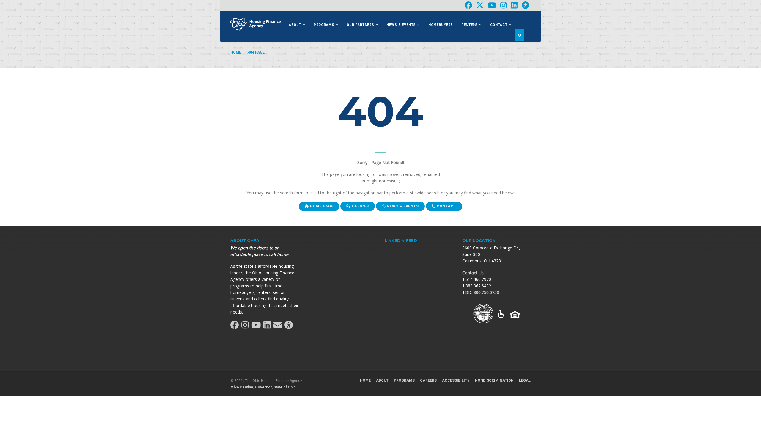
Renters (470, 25)
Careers (428, 380)
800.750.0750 (486, 292)
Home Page (321, 206)
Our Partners (361, 25)
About (295, 25)
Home (235, 52)
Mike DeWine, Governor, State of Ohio (263, 387)
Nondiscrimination (494, 380)
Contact (499, 25)
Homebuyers (440, 25)
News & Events (401, 25)
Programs (325, 25)
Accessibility (456, 380)
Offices (360, 206)
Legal (525, 380)
